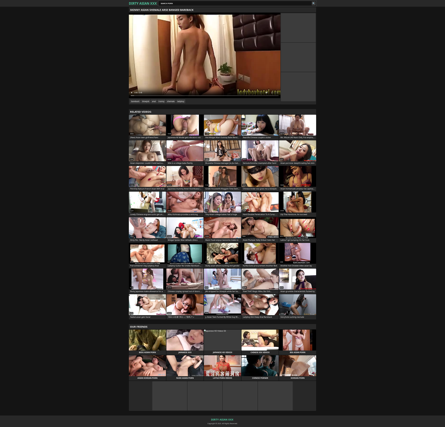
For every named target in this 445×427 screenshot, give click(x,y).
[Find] (314, 3)
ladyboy (180, 101)
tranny (161, 101)
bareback (135, 101)
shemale (171, 101)
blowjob (145, 101)
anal (154, 101)
